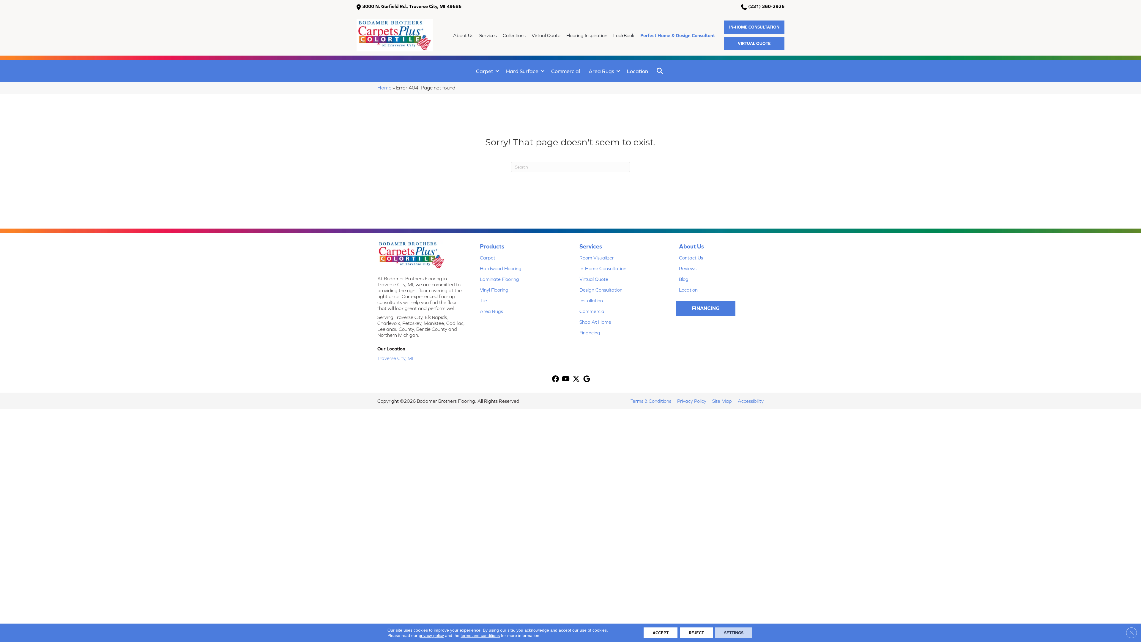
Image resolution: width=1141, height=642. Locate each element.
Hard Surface (522, 71)
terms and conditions (480, 635)
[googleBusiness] (586, 379)
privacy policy (431, 635)
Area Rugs (601, 71)
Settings (733, 632)
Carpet (484, 71)
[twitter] (576, 379)
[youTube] (566, 379)
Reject (696, 632)
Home (384, 88)
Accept (661, 632)
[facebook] (555, 379)
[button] (754, 27)
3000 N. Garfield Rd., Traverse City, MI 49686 (411, 6)
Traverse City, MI (395, 358)
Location (637, 71)
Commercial (565, 71)
